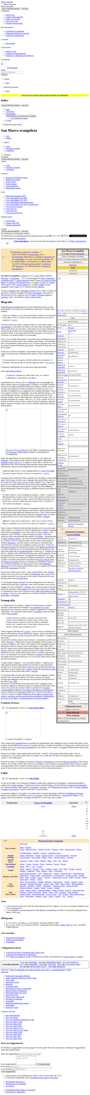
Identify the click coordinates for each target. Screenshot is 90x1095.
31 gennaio (38, 795)
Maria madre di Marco (77, 894)
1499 (19, 452)
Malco (57, 884)
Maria (22, 847)
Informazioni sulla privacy (15, 1082)
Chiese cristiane (17, 785)
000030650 (61, 967)
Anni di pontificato (75, 570)
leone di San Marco (70, 762)
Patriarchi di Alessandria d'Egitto (18, 976)
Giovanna (23, 884)
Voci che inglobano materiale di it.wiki (20, 1020)
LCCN (22, 964)
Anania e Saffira (31, 890)
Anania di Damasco (44, 890)
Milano (63, 925)
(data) (78, 964)
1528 (64, 313)
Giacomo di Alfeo (48, 855)
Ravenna (10, 642)
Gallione (33, 877)
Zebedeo (57, 888)
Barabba (41, 882)
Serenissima (13, 568)
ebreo (12, 280)
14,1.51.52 (50, 363)
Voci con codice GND (14, 1032)
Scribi (38, 871)
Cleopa (22, 849)
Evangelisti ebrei (12, 986)
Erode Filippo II (59, 875)
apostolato (19, 259)
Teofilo (43, 888)
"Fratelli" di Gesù (44, 849)
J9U (21, 967)
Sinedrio (44, 871)
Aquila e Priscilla (58, 890)
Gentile (46, 688)
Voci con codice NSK (14, 1039)
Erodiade (81, 875)
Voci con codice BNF (14, 1034)
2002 (68, 925)
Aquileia (40, 536)
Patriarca (60, 426)
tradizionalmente (22, 280)
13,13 (46, 473)
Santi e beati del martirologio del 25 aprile (21, 978)
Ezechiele (38, 612)
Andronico (23, 861)
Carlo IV (50, 562)
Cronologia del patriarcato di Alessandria (21, 955)
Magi (66, 869)
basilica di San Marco (11, 789)
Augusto (32, 291)
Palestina (71, 328)
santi (76, 596)
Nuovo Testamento (78, 254)
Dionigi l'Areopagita (34, 892)
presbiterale (61, 367)
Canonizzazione (63, 604)
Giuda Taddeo (36, 857)
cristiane (25, 285)
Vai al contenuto (7, 2)
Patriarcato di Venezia (60, 787)
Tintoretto (21, 692)
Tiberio (39, 879)
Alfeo (22, 882)
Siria (2, 480)
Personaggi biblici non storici (16, 993)
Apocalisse (13, 614)
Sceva (22, 896)
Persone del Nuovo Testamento (50, 841)
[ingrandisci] (41, 236)
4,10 (10, 297)
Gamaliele (62, 892)
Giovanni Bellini (7, 690)
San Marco (21, 238)
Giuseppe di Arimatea (35, 884)
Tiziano (29, 669)
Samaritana (47, 886)
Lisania (40, 877)
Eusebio (51, 572)
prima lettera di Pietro (13, 371)
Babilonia (32, 382)
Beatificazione (62, 602)
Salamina (4, 462)
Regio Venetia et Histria (11, 539)
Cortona (5, 593)
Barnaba (41, 295)
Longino (47, 877)
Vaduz (25, 452)
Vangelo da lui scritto (31, 264)
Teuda (45, 896)
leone (68, 745)
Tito (63, 896)
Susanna (36, 888)
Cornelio (56, 873)
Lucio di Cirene (51, 894)
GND (41, 964)
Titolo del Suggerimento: (10, 1054)
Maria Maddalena (77, 884)
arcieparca (61, 397)
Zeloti (51, 871)
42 (69, 415)
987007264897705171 (38, 967)
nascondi (25, 9)
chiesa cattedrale (82, 787)
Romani (78, 869)
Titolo (73, 318)
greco (37, 276)
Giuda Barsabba (73, 892)
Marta (63, 884)
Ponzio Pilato (56, 877)
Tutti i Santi (10, 980)
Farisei (55, 869)
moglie (65, 877)
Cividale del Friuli (25, 551)
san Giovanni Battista (26, 747)
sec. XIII (13, 681)
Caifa (39, 873)
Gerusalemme (17, 257)
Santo (73, 268)
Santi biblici (10, 1005)
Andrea (22, 855)
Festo (27, 877)
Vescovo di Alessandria (43, 803)
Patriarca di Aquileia (11, 562)
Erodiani (48, 869)
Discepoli (36, 869)
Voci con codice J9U (13, 1036)
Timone (63, 864)
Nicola (42, 864)
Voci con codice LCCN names (17, 1030)
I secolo (16, 908)
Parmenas (49, 864)
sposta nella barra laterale (10, 9)
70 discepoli (58, 871)
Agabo (22, 890)
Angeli (22, 869)
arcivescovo (61, 392)
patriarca (60, 401)
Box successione (12, 1018)
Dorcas (45, 892)
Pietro (44, 283)
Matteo (44, 857)
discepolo (12, 283)
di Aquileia (34, 787)
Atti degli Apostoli (12, 307)
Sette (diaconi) (10, 864)
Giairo (81, 882)
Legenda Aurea (22, 578)
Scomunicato (62, 500)
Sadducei (23, 871)
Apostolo (19, 266)
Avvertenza (10, 1086)
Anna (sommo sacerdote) (28, 873)
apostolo (22, 283)
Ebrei (42, 869)
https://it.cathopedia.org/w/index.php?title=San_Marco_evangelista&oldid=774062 (40, 970)
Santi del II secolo (12, 982)
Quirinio (78, 877)
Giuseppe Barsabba (38, 894)
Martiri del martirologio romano (17, 1003)
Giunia (30, 861)
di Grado (43, 787)
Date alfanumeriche (13, 1015)
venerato (52, 283)
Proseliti (72, 869)
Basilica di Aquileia (47, 547)
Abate (66, 375)
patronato (15, 595)
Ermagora (12, 543)
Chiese (18, 285)
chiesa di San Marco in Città (45, 591)
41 (51, 399)
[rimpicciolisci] (11, 236)
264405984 (32, 962)
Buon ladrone (57, 882)
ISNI (40, 962)
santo (7, 285)
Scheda (67, 709)
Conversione (62, 338)
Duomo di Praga (43, 560)
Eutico (51, 892)
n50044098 (33, 964)
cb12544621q (70, 964)
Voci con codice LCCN (14, 1028)
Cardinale (62, 436)
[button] (2, 4)
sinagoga (13, 452)
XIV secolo (28, 564)
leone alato (5, 595)
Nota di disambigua (21, 241)
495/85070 (74, 962)
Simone (78, 849)
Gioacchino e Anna (54, 853)
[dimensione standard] (26, 236)
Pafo (12, 471)
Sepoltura (61, 336)
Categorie (4, 972)
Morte (59, 332)
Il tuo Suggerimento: (8, 1064)
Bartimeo (48, 882)
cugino (33, 295)
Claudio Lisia (47, 873)
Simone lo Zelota (59, 857)
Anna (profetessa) (31, 882)
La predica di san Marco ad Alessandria (37, 690)
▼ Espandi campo (43, 1064)
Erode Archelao (35, 875)
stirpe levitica (36, 297)
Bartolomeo (30, 855)
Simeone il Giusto (59, 886)
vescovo (60, 387)
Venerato (60, 594)
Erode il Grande (71, 875)
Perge (44, 471)
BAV (65, 962)
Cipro (11, 462)
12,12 (14, 320)
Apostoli (10, 855)
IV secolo (44, 607)
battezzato (73, 265)
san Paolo (47, 257)
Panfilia (51, 471)
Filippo (37, 855)
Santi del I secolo (12, 1007)
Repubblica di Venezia (74, 793)
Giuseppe (28, 847)
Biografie (9, 984)
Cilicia (12, 480)
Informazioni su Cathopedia (16, 1084)
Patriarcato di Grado (8, 547)
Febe (56, 892)
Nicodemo (31, 886)
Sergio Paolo (24, 879)
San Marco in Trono (48, 669)
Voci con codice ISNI (14, 1024)
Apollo (36, 861)
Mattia (49, 861)
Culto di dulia (34, 779)
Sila (36, 480)
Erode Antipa (24, 875)
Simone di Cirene (72, 886)
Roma (22, 385)
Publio (71, 877)
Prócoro (56, 864)
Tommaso (70, 857)
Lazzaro (46, 884)
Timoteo (46, 517)
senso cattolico (69, 957)
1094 (28, 798)
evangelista (5, 280)
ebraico (25, 276)
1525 (59, 313)
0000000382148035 (53, 962)
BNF (59, 964)
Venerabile (61, 599)
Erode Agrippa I (66, 873)
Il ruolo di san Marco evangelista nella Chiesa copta (25, 953)
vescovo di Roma (73, 535)
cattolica (42, 285)
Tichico (51, 896)
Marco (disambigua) (78, 241)
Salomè (84, 877)
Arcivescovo (62, 421)
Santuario (61, 613)
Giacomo (55, 849)
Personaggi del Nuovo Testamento (18, 989)
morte (64, 325)
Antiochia (4, 460)
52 (44, 482)
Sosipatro (38, 896)
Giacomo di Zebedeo (62, 855)
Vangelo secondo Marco (15, 940)
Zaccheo (50, 888)
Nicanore (36, 864)
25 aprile (71, 607)
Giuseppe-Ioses (70, 849)
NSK (50, 967)
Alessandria (72, 330)
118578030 (52, 964)
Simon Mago (29, 896)
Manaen (65, 894)
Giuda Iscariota (25, 857)
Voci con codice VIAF (14, 1022)
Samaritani (30, 871)
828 (17, 584)
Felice (22, 877)
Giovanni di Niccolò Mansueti (17, 450)
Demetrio (23, 892)
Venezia (28, 587)
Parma (39, 655)
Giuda (61, 849)
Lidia (60, 894)
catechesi (47, 264)
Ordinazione (61, 365)
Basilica (24, 589)
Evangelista (34, 254)
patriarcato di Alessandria (77, 785)
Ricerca (4, 75)
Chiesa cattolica (74, 592)
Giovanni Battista (25, 853)
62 (25, 488)
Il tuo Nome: (5, 1067)
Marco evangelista (17, 957)
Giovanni (73, 855)
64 (28, 488)
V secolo (27, 631)
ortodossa (4, 287)
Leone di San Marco (36, 708)
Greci (61, 869)
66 (5, 517)
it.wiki (28, 957)
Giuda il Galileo (25, 894)
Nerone (39, 515)
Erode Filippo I (47, 875)
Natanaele (23, 886)
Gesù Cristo (24, 844)
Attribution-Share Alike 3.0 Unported (44, 1078)
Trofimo (70, 896)
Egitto (45, 530)
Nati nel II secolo (12, 995)
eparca (60, 406)
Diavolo (67, 882)
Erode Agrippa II (78, 873)
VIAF (22, 962)
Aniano (73, 806)
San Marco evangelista (76, 568)
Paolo (28, 283)
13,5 (19, 462)
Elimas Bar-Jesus (78, 890)
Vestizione (61, 350)
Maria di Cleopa (31, 849)
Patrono (60, 626)
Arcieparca (61, 431)
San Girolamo (35, 607)
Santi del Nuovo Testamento (16, 991)
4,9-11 (51, 523)
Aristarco (68, 890)
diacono (60, 362)
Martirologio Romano (22, 252)
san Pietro (45, 259)
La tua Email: (6, 1069)
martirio (54, 793)
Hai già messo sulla (44, 95)
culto (70, 596)
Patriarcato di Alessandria (15, 938)
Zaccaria (43, 853)
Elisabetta (36, 853)
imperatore (25, 291)
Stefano (28, 864)
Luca (33, 867)
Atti (16, 462)
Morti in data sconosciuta (15, 997)
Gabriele (74, 882)
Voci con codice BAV (14, 1026)
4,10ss (26, 504)
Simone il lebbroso (26, 888)
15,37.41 (24, 482)
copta (17, 287)
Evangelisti (18, 743)
